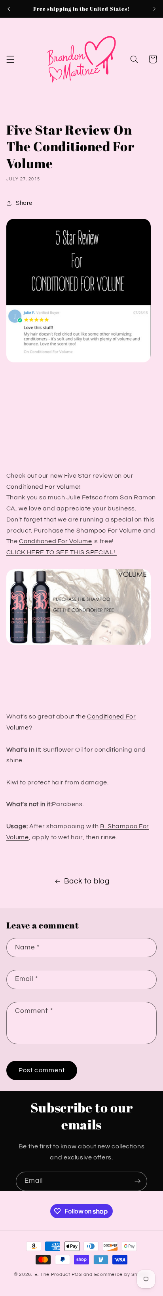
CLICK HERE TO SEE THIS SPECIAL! (61, 552)
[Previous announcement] (8, 8)
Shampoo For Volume (109, 530)
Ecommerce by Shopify (122, 1274)
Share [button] (24, 203)
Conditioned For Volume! (43, 487)
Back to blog (87, 881)
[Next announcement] (154, 8)
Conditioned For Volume (55, 541)
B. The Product (52, 1274)
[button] (10, 59)
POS (77, 1274)
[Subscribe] (138, 1181)
